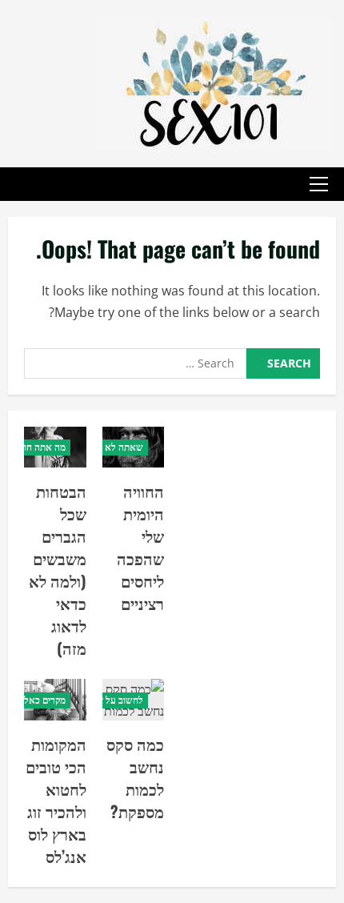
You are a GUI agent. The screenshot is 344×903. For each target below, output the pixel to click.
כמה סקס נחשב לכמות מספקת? (135, 777)
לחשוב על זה (119, 700)
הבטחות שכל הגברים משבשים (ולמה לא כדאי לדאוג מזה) (57, 569)
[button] (319, 184)
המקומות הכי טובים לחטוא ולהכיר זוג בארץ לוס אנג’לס (56, 800)
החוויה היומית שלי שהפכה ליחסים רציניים (140, 547)
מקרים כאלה (42, 700)
